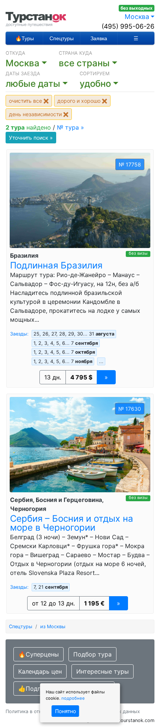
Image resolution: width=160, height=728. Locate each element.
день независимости (36, 114)
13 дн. (52, 377)
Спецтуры (61, 38)
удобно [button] (95, 83)
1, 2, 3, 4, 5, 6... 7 (65, 343)
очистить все (26, 101)
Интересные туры (102, 671)
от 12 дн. (53, 603)
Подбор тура (92, 654)
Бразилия (24, 255)
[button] (43, 83)
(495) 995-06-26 (128, 26)
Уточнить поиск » (31, 137)
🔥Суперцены (38, 654)
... (101, 361)
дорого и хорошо (79, 101)
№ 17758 (130, 164)
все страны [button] (84, 63)
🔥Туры (24, 38)
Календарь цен (40, 671)
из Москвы (52, 626)
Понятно (65, 711)
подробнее (73, 698)
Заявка (98, 38)
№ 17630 (129, 409)
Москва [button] (137, 16)
